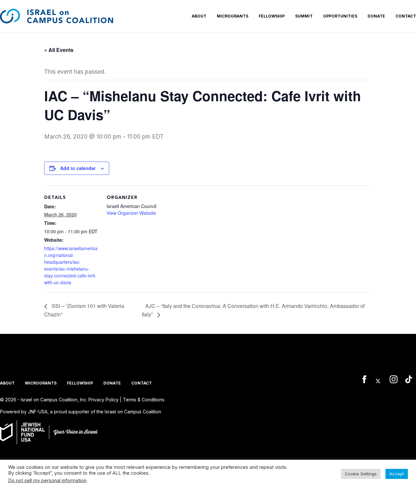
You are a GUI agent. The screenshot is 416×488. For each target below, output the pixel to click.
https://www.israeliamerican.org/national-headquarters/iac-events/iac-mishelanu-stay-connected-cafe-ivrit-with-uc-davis (71, 265)
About (199, 16)
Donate (376, 16)
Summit (304, 16)
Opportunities (340, 16)
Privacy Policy (103, 399)
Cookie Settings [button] (361, 473)
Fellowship (272, 16)
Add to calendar (78, 168)
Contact (406, 16)
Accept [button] (396, 473)
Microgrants (232, 16)
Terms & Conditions (143, 399)
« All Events (58, 50)
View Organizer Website (131, 213)
